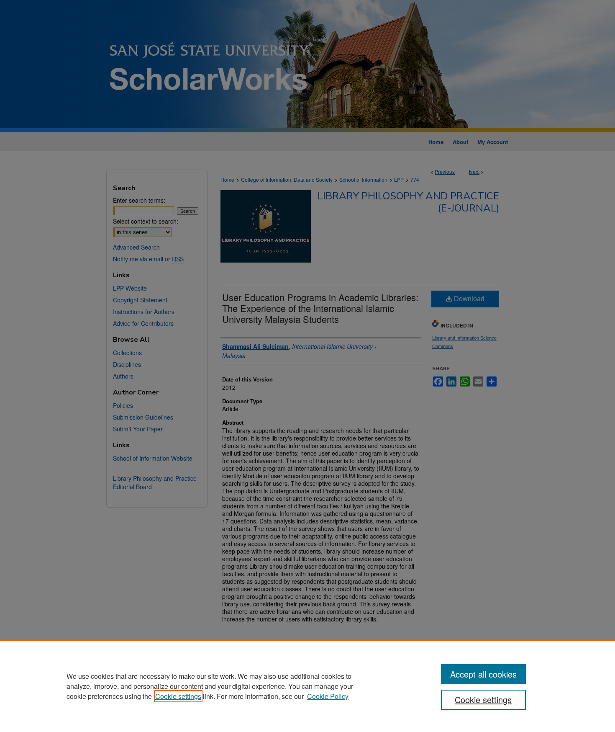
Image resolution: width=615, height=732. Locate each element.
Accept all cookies (483, 674)
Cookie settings (178, 696)
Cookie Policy (327, 696)
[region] (307, 686)
